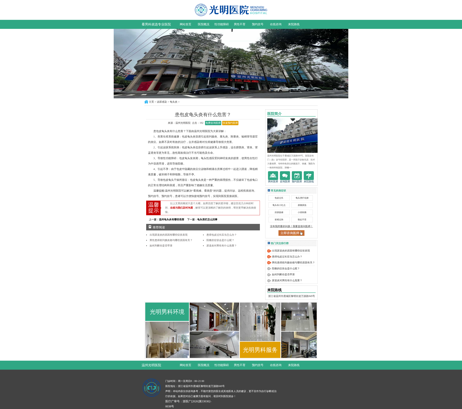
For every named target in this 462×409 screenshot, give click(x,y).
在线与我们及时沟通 (181, 207)
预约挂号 (257, 24)
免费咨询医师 (213, 123)
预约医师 (297, 181)
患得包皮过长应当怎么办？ (221, 234)
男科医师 (273, 181)
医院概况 (203, 24)
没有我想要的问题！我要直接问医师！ (291, 226)
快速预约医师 (230, 123)
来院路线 (294, 24)
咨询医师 (285, 181)
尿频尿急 (302, 205)
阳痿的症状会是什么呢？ (220, 240)
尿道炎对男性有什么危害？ (221, 245)
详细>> (288, 167)
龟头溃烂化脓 (302, 198)
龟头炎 (173, 101)
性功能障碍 (221, 24)
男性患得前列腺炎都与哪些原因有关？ (171, 240)
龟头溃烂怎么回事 (207, 219)
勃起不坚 (302, 219)
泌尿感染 (162, 101)
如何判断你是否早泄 (161, 245)
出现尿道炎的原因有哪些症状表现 (169, 234)
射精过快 (279, 219)
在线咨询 (276, 24)
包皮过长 (279, 198)
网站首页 (185, 24)
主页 (151, 101)
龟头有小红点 (279, 205)
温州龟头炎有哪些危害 (172, 219)
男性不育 (239, 24)
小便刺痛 (302, 212)
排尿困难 (279, 212)
